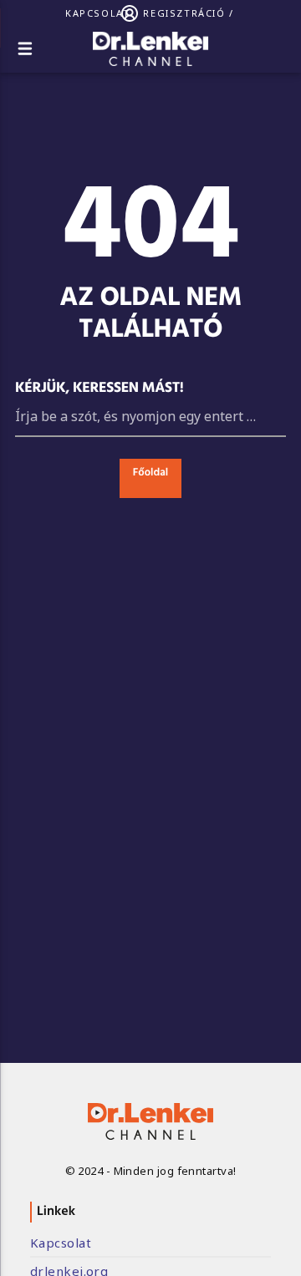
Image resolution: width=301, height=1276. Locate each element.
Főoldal (150, 473)
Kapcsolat (97, 13)
